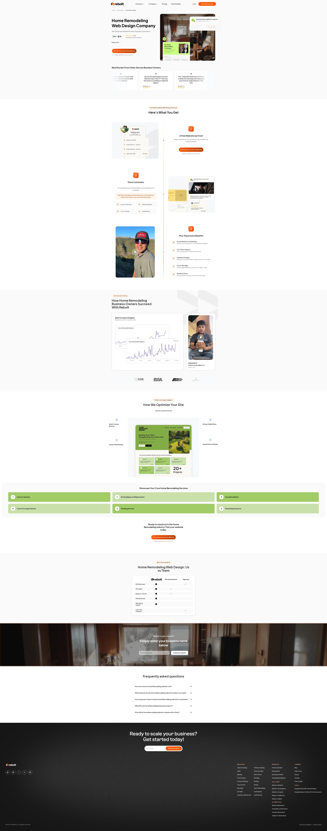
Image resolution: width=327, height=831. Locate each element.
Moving (256, 785)
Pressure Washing (242, 781)
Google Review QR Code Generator (305, 788)
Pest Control (258, 774)
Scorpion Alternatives (278, 812)
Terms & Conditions (305, 824)
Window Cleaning (259, 768)
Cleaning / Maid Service (244, 795)
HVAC (239, 771)
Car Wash (240, 791)
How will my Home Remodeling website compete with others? (157, 712)
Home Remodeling (259, 788)
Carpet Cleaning (242, 768)
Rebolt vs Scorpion (277, 792)
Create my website (179, 653)
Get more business (207, 4)
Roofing (256, 781)
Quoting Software (277, 774)
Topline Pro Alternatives (279, 816)
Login (194, 4)
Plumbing (256, 778)
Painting (239, 774)
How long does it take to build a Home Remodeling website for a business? (161, 699)
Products (139, 4)
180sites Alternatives (278, 805)
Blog (295, 768)
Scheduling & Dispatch (279, 778)
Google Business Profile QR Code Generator (308, 792)
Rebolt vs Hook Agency (279, 788)
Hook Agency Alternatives (280, 809)
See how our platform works (163, 410)
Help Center (298, 771)
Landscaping (258, 791)
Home (113, 10)
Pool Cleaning (241, 778)
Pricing (164, 4)
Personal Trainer (258, 771)
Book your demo (173, 748)
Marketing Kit (276, 771)
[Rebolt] (117, 4)
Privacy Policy (317, 824)
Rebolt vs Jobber (277, 799)
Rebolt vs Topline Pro (278, 795)
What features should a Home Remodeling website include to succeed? (160, 693)
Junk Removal (258, 795)
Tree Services (241, 785)
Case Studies (176, 4)
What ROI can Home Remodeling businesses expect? (154, 706)
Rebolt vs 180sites (277, 785)
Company (152, 4)
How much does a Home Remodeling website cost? (153, 686)
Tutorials (296, 778)
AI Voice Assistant (277, 768)
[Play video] (135, 252)
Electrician (240, 788)
